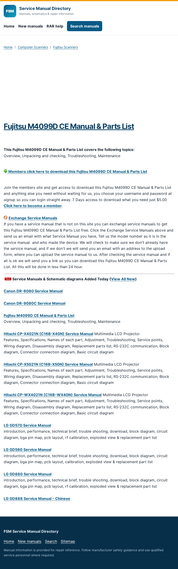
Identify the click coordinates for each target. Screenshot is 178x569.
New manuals (30, 26)
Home (9, 26)
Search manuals (84, 26)
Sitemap (68, 541)
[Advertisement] (89, 87)
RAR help (55, 26)
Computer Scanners (33, 47)
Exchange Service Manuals (33, 218)
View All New (123, 279)
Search (51, 541)
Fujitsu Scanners (65, 47)
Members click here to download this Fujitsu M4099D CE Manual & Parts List (77, 171)
